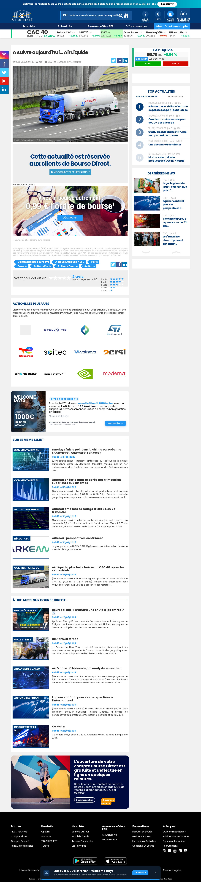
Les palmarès (79, 845)
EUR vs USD (175, 32)
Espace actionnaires (174, 841)
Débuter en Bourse (142, 831)
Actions (89, 266)
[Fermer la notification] (155, 873)
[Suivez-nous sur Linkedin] (4, 90)
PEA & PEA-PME (19, 831)
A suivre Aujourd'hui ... (69, 262)
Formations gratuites (144, 841)
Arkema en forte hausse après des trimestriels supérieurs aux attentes (86, 481)
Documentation (84, 800)
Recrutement (170, 845)
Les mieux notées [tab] (146, 96)
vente (175, 63)
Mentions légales (172, 870)
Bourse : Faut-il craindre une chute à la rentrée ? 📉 (88, 611)
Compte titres (19, 836)
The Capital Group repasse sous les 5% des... (175, 222)
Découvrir (167, 4)
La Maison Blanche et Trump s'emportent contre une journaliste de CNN (167, 135)
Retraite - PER (109, 839)
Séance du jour (80, 831)
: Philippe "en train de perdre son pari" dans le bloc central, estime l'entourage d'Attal (168, 112)
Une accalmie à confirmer (164, 144)
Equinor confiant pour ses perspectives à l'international (82, 698)
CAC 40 (37, 32)
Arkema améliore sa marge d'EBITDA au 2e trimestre (83, 510)
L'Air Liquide (163, 50)
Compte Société (20, 841)
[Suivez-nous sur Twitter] (4, 73)
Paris (94, 262)
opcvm (45, 831)
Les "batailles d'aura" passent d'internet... (173, 240)
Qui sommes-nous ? (174, 831)
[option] (161, 186)
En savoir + (140, 872)
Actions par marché (82, 841)
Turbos (45, 845)
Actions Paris (42, 266)
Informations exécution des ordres (38, 870)
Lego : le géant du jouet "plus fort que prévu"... (175, 186)
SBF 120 (83, 32)
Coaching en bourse (143, 845)
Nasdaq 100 (154, 32)
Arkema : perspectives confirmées (77, 538)
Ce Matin (58, 726)
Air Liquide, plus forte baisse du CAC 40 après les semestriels (88, 568)
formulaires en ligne (22, 845)
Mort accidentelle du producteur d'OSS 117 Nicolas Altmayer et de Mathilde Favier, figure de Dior (168, 162)
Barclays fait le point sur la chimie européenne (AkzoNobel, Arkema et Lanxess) (86, 451)
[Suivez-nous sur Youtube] (4, 81)
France (22, 266)
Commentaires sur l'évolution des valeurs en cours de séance (34, 262)
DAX (104, 32)
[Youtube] (185, 851)
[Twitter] (175, 850)
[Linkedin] (180, 851)
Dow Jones (131, 32)
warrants (46, 836)
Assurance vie (109, 834)
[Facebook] (169, 851)
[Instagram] (164, 851)
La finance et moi (141, 836)
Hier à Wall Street (65, 639)
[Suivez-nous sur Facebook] (4, 65)
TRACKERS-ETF (49, 841)
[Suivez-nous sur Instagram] (4, 56)
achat (148, 63)
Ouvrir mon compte (108, 801)
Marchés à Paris (80, 836)
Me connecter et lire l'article (71, 172)
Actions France (68, 266)
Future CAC (64, 32)
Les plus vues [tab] (175, 96)
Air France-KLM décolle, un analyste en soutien (86, 668)
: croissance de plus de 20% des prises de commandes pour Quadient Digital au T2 (166, 124)
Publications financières (176, 836)
